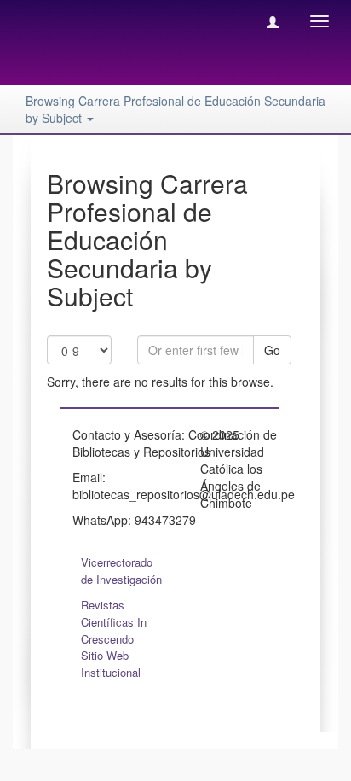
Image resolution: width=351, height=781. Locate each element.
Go (272, 349)
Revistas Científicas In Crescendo (114, 622)
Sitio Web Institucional (111, 663)
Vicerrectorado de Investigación (121, 570)
